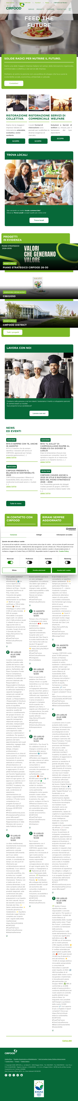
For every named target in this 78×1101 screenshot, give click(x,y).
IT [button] (7, 6)
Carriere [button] (50, 9)
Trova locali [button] (39, 220)
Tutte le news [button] (15, 503)
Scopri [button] (15, 141)
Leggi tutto (11, 457)
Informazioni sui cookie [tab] (64, 535)
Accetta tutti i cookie (64, 570)
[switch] (29, 562)
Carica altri (67, 1041)
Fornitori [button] (38, 3)
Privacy (17, 1061)
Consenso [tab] (13, 535)
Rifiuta (14, 570)
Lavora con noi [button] (39, 413)
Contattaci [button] (61, 9)
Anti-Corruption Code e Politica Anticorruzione (52, 1059)
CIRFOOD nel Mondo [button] (60, 3)
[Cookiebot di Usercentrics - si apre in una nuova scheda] (67, 529)
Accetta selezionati (39, 570)
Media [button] (47, 3)
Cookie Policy (64, 551)
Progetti (40, 9)
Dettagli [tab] (39, 535)
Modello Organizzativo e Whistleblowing (25, 1059)
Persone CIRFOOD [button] (24, 3)
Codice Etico (8, 1059)
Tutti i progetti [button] (13, 332)
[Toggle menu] (69, 11)
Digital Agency (25, 1061)
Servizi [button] (31, 9)
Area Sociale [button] (10, 3)
